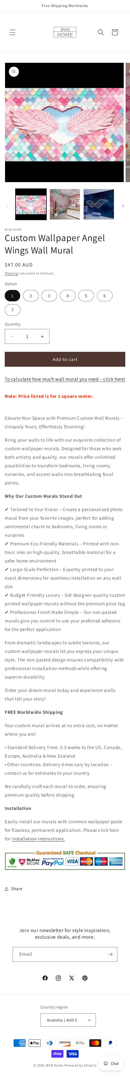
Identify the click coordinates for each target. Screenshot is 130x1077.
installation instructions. (38, 839)
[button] (13, 32)
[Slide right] (123, 206)
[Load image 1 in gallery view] (30, 204)
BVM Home (54, 1065)
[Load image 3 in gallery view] (98, 204)
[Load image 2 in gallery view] (65, 204)
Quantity (13, 324)
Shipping (11, 273)
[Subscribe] (110, 954)
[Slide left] (7, 206)
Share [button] (17, 888)
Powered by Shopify (80, 1065)
